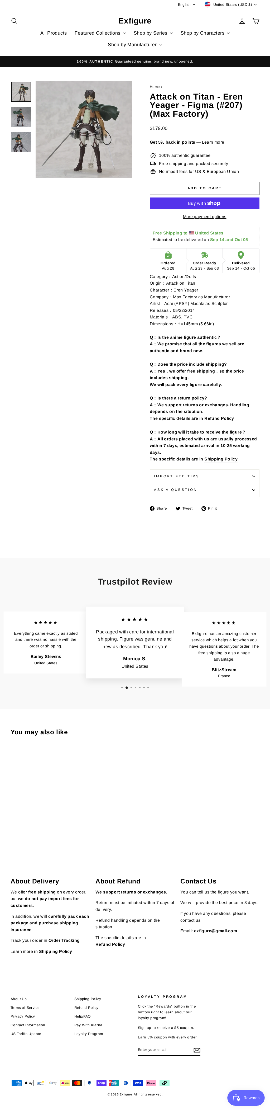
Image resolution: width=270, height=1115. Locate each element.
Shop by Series (151, 33)
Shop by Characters (203, 33)
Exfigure (135, 20)
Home (155, 87)
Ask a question (175, 490)
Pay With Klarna (88, 1025)
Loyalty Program (88, 1034)
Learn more (213, 142)
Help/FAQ (82, 1016)
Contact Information (28, 1025)
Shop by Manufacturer (133, 44)
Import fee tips (177, 476)
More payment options (204, 216)
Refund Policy (86, 1008)
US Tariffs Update (26, 1034)
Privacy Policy (23, 1016)
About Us (19, 999)
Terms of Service (25, 1008)
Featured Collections (98, 33)
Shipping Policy (87, 999)
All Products (53, 33)
